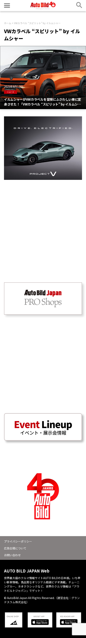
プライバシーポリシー (18, 541)
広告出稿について (15, 548)
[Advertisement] (43, 223)
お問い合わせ (12, 555)
